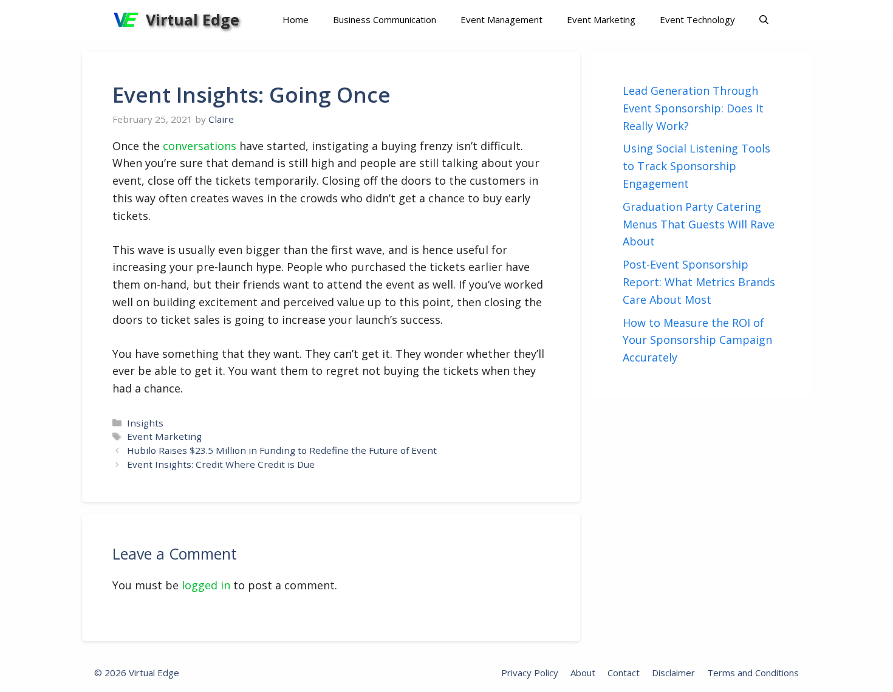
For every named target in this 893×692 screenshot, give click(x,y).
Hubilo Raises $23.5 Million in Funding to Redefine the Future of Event (282, 450)
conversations (199, 146)
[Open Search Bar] (764, 19)
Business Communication (384, 19)
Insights (145, 423)
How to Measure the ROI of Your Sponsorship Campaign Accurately (697, 340)
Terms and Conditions (753, 672)
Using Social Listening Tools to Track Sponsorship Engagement (696, 166)
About (582, 672)
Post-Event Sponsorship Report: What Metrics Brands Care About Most (699, 282)
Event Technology (697, 19)
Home (295, 19)
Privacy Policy (529, 672)
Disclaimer (673, 672)
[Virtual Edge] (126, 19)
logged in (206, 585)
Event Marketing (601, 19)
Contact (623, 672)
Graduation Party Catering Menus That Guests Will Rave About (699, 224)
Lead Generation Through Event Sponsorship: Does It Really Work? (693, 108)
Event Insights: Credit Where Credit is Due (221, 464)
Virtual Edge (192, 19)
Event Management (501, 19)
